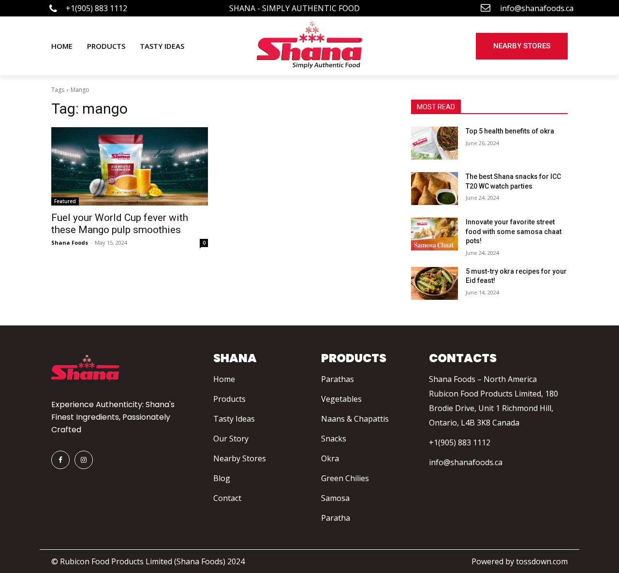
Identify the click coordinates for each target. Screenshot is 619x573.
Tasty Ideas (234, 418)
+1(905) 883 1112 (459, 442)
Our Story (231, 438)
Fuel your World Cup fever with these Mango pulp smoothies (119, 223)
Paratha (335, 518)
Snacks (333, 438)
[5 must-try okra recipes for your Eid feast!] (434, 283)
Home (224, 379)
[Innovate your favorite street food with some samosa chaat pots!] (434, 234)
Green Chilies (345, 478)
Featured (65, 201)
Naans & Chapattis (355, 418)
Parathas (337, 379)
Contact (227, 498)
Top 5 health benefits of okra (510, 131)
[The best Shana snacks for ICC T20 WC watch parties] (434, 188)
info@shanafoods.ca (465, 462)
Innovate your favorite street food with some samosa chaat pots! (513, 231)
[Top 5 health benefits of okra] (434, 143)
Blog (221, 478)
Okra (330, 458)
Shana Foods (69, 242)
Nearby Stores (239, 458)
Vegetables (341, 399)
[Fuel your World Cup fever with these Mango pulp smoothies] (129, 166)
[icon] (53, 9)
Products (229, 399)
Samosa (335, 498)
